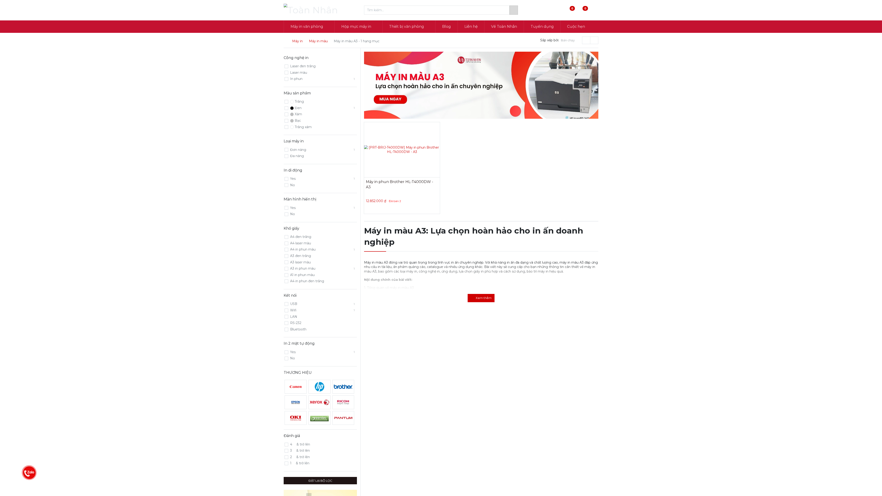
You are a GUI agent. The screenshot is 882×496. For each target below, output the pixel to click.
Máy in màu (318, 41)
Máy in (297, 41)
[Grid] (586, 40)
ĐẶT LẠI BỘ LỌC (320, 480)
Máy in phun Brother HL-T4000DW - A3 (399, 184)
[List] (594, 40)
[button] (569, 40)
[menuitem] (446, 26)
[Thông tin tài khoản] (594, 10)
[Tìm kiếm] (513, 10)
